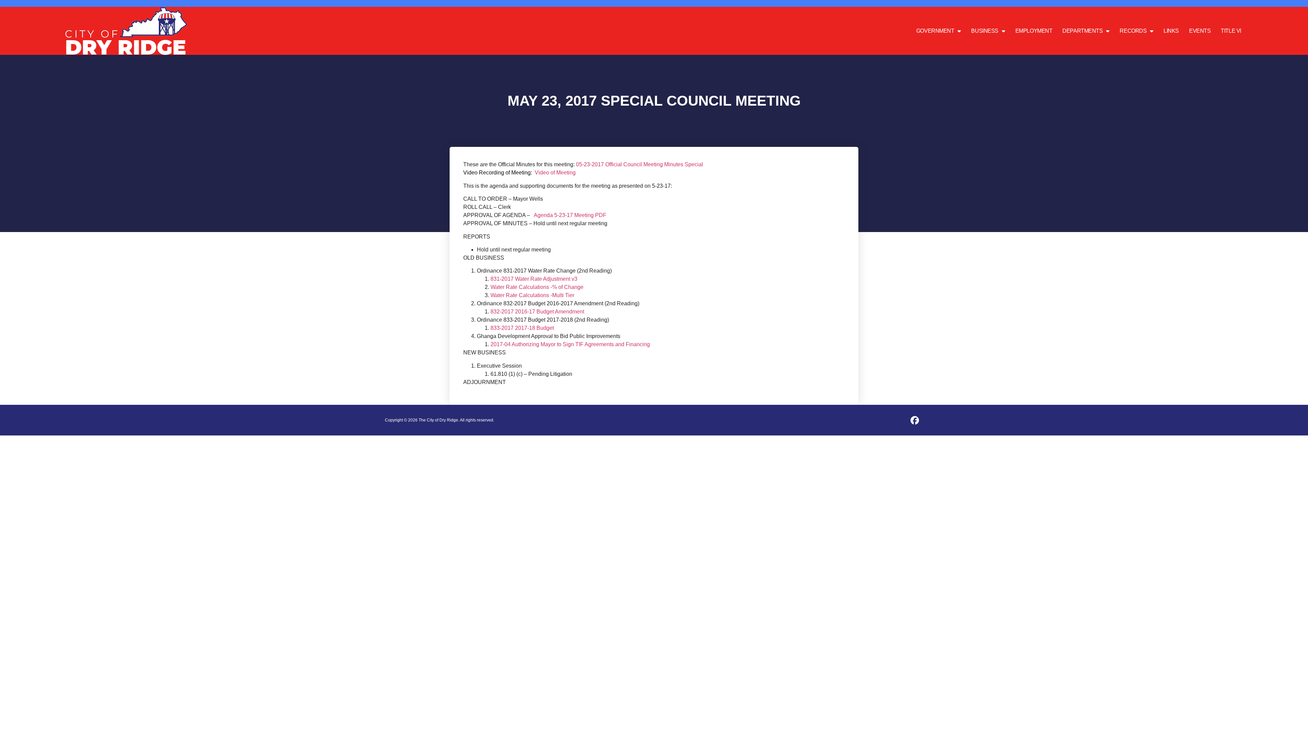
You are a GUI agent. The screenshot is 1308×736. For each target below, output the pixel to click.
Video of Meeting (555, 172)
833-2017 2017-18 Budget (522, 328)
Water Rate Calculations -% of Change (536, 287)
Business (984, 31)
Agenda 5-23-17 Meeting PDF (570, 215)
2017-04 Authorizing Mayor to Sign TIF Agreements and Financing (570, 344)
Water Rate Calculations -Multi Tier (532, 295)
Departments (1082, 31)
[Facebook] (914, 420)
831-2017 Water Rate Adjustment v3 (533, 279)
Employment (1034, 31)
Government (935, 31)
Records (1133, 31)
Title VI (1231, 31)
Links (1171, 31)
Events (1200, 31)
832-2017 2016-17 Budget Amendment (537, 312)
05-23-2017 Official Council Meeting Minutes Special (639, 164)
